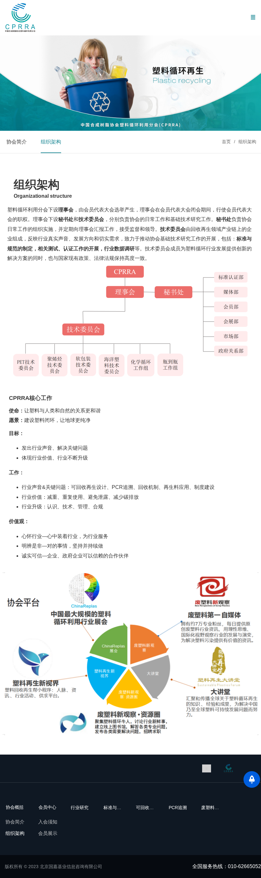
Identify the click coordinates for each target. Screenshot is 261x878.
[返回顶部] (251, 779)
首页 (226, 141)
